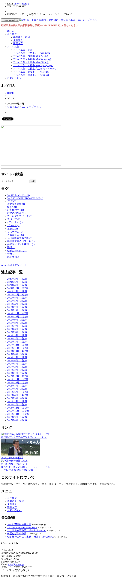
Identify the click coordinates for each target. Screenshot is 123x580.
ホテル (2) (12, 228)
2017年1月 (17, 373)
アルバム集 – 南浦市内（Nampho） (31, 75)
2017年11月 (17, 348)
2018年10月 (17, 316)
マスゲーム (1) (14, 231)
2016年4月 (17, 395)
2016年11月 (17, 379)
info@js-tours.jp (21, 3)
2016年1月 (17, 404)
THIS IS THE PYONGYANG (22, 527)
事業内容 (18, 43)
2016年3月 (17, 398)
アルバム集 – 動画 (22, 49)
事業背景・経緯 (21, 37)
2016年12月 (17, 376)
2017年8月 (17, 354)
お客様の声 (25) (15, 209)
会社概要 (12, 34)
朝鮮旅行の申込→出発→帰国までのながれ (30, 536)
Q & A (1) (12, 207)
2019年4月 (17, 304)
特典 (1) (11, 253)
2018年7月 (17, 326)
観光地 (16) (13, 257)
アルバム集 (13, 46)
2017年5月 (17, 363)
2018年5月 (17, 332)
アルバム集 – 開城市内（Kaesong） (31, 71)
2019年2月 (17, 307)
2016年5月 (17, 392)
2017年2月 (17, 370)
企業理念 (18, 40)
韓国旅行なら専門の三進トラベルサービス (24, 437)
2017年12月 (17, 345)
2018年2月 (17, 338)
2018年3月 (17, 335)
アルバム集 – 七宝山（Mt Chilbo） (31, 62)
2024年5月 (17, 282)
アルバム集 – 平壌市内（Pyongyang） (33, 53)
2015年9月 (17, 417)
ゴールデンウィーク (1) (19, 216)
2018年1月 (17, 341)
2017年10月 (17, 351)
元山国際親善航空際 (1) (19, 238)
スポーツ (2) (13, 219)
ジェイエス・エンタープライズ (24, 106)
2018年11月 (17, 313)
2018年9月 (17, 319)
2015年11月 (18, 411)
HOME (10, 93)
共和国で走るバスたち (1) (20, 241)
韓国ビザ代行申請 (16, 533)
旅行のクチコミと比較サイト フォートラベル (25, 467)
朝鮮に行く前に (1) (17, 250)
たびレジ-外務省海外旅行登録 (17, 470)
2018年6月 (17, 329)
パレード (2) (13, 225)
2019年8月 (17, 297)
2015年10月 (18, 414)
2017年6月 (17, 360)
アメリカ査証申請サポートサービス (26, 530)
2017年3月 (17, 367)
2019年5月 (17, 301)
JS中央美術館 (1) (16, 204)
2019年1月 (17, 310)
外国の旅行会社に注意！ (14, 464)
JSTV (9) (11, 201)
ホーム (10, 31)
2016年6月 (17, 389)
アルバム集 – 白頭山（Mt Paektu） (31, 56)
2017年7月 (17, 357)
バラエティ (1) (14, 222)
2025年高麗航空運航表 (19, 524)
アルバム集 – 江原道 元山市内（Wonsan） (35, 68)
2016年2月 (17, 401)
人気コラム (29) (15, 235)
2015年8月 (17, 420)
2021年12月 (17, 288)
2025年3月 (17, 279)
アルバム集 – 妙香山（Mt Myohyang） (33, 65)
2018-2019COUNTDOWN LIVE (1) (25, 198)
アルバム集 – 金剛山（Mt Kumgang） (32, 59)
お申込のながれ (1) (17, 213)
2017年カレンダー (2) (18, 195)
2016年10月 (17, 382)
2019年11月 (17, 294)
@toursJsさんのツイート (14, 265)
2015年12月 (18, 407)
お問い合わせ (14, 78)
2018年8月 (17, 323)
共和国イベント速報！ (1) (20, 244)
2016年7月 (17, 385)
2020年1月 (17, 291)
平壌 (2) (11, 247)
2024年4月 (17, 285)
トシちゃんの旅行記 (12, 457)
